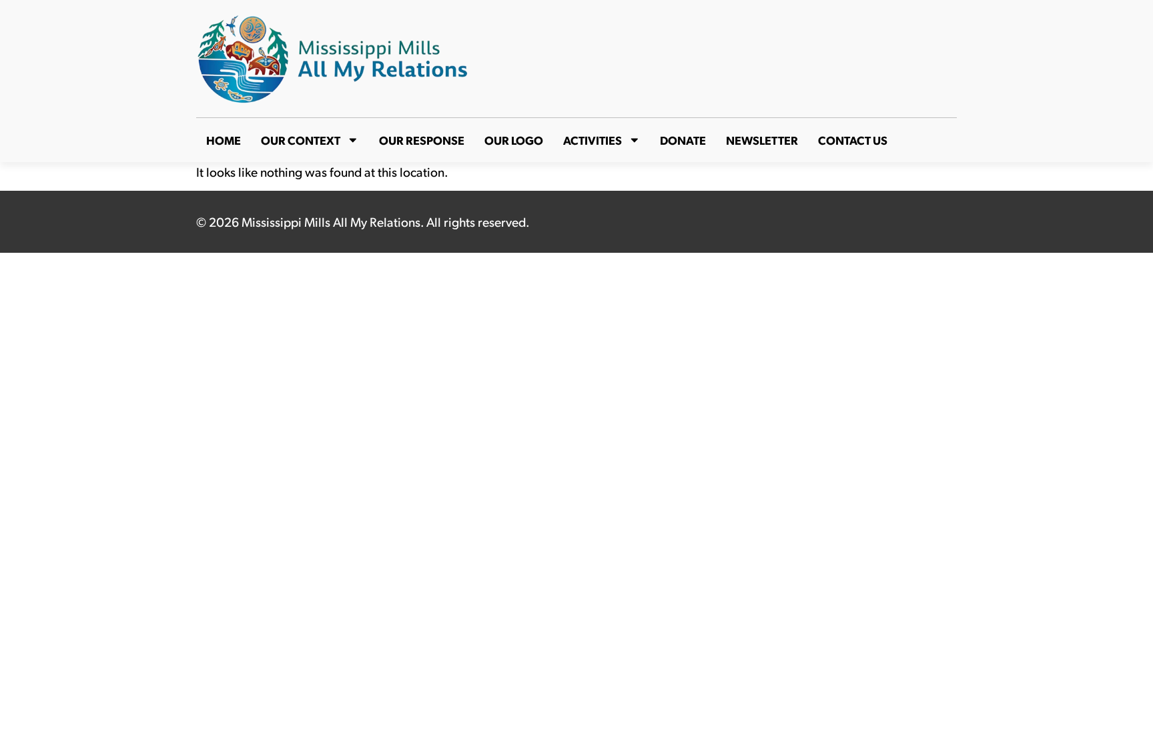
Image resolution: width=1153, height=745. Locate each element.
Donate (683, 139)
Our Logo (513, 139)
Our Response (421, 139)
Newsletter (762, 139)
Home (223, 139)
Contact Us (852, 139)
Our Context (300, 139)
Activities (592, 139)
